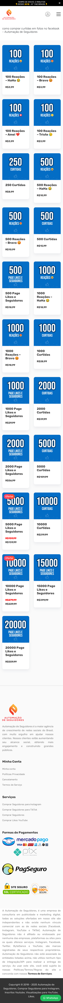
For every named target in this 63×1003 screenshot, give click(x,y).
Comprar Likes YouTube (15, 820)
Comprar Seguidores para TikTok (19, 809)
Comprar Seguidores (13, 815)
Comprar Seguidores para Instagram (21, 804)
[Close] (59, 3)
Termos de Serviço (12, 784)
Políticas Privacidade (13, 774)
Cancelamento (10, 779)
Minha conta (8, 769)
